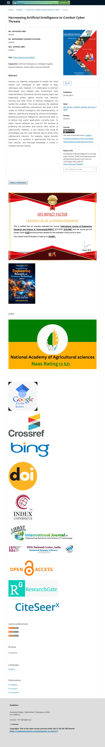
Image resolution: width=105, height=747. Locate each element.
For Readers (13, 685)
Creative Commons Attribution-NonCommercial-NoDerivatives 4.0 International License (78, 138)
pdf (68, 83)
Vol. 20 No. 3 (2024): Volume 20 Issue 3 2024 (42, 10)
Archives (19, 10)
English (11, 669)
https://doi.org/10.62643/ (24, 57)
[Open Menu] (8, 2)
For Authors (13, 688)
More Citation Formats (73, 169)
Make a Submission (18, 182)
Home (10, 10)
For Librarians (13, 692)
